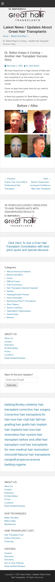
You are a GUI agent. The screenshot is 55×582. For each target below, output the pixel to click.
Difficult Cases (13, 281)
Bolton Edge (10, 521)
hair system (28, 434)
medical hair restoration (32, 449)
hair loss (29, 429)
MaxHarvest (10, 524)
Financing (8, 541)
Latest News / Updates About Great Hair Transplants (27, 29)
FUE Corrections (14, 285)
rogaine (20, 464)
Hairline (10, 291)
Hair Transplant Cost (13, 535)
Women (10, 317)
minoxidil (11, 454)
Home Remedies (14, 298)
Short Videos (13, 304)
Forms (8, 351)
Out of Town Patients (14, 563)
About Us (9, 338)
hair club (23, 419)
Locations (9, 354)
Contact (8, 341)
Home (6, 36)
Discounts (8, 556)
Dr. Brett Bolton (32, 66)
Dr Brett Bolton (11, 348)
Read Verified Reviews (15, 358)
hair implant (38, 424)
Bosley (20, 404)
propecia (23, 459)
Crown (10, 278)
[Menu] (2, 3)
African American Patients (19, 271)
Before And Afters (19, 36)
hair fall (35, 419)
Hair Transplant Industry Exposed (22, 288)
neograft (10, 459)
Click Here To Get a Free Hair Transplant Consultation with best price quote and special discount (27, 246)
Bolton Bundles (11, 517)
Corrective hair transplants (23, 414)
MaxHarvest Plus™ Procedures (21, 301)
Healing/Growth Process (18, 294)
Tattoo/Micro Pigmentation (19, 311)
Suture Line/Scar (14, 307)
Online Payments (12, 538)
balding (10, 404)
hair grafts (23, 424)
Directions (9, 345)
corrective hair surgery (34, 409)
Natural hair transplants (34, 454)
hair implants (14, 429)
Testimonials (12, 314)
